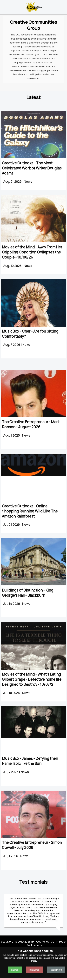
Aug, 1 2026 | (12, 435)
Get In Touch (58, 941)
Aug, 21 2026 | (13, 181)
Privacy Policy (40, 941)
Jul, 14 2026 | (12, 604)
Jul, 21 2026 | (12, 524)
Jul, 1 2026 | (11, 856)
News (28, 181)
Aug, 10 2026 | (13, 266)
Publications (34, 945)
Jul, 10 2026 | (12, 693)
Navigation (4, 6)
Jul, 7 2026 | (12, 772)
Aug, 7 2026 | (12, 345)
